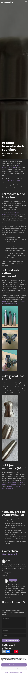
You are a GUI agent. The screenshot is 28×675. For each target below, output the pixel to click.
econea (4, 301)
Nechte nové (9, 554)
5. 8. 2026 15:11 (10, 562)
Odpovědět (4, 575)
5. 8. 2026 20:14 (12, 581)
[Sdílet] (8, 651)
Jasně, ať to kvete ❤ (14, 664)
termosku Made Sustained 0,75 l (11, 181)
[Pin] (16, 651)
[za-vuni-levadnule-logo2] (7, 2)
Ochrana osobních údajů (17, 672)
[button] (26, 2)
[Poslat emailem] (4, 651)
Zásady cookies (8, 672)
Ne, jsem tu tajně (14, 668)
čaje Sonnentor (16, 244)
